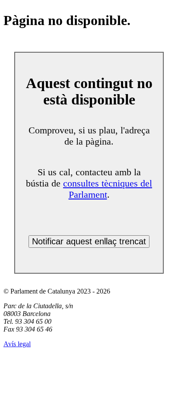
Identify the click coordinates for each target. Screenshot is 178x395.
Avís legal (17, 344)
